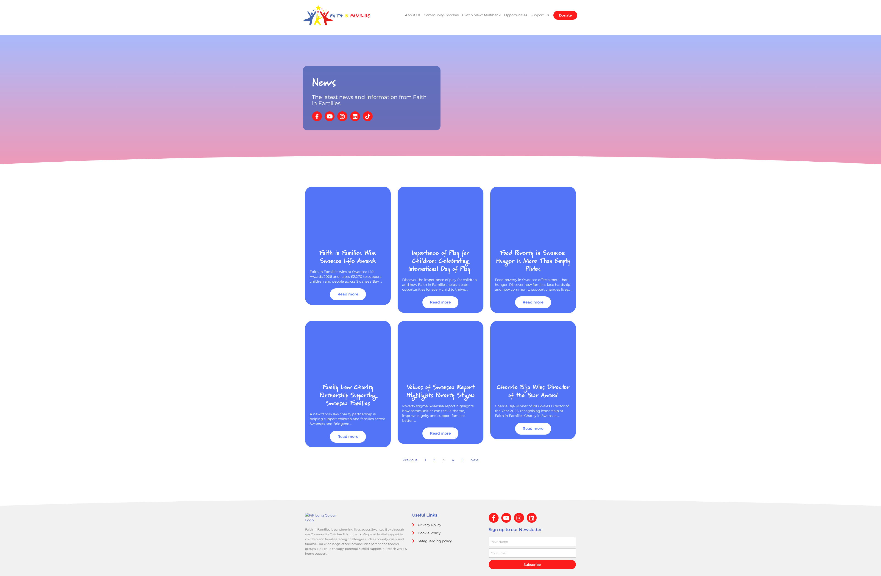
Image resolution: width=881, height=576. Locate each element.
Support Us (539, 15)
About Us (412, 15)
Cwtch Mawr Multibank (481, 15)
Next (475, 460)
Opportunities (515, 15)
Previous (410, 460)
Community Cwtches (441, 15)
